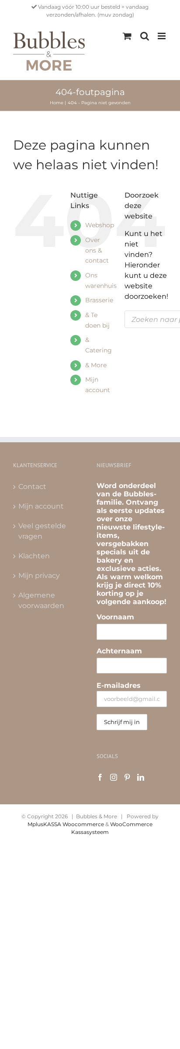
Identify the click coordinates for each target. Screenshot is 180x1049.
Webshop (99, 225)
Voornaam (115, 617)
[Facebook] (100, 777)
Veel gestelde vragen (42, 531)
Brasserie (99, 300)
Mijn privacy (39, 575)
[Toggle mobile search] (144, 36)
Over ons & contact (97, 250)
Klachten (34, 556)
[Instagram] (113, 777)
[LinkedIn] (140, 777)
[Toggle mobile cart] (127, 36)
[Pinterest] (127, 777)
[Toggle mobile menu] (162, 36)
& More (96, 365)
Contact (32, 486)
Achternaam (119, 651)
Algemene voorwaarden (41, 600)
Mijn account (41, 506)
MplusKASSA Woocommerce (66, 824)
